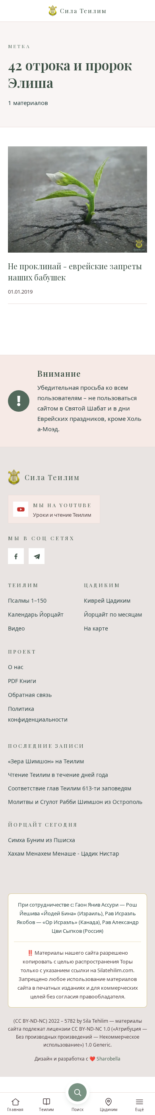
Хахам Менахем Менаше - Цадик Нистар (63, 853)
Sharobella (108, 1058)
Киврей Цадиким (107, 600)
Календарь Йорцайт (36, 614)
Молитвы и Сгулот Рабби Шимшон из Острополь (75, 802)
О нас (15, 667)
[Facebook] (16, 556)
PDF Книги (22, 681)
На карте (96, 628)
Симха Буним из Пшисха (41, 840)
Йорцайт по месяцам (113, 614)
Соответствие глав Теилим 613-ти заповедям (69, 788)
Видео (16, 628)
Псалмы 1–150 (27, 600)
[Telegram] (37, 556)
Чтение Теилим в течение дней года (58, 774)
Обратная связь (30, 695)
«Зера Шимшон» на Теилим (46, 761)
